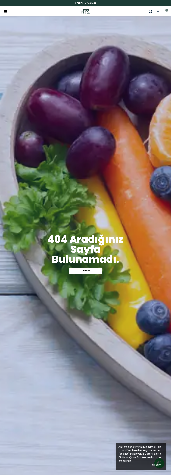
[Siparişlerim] (158, 11)
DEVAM (85, 270)
